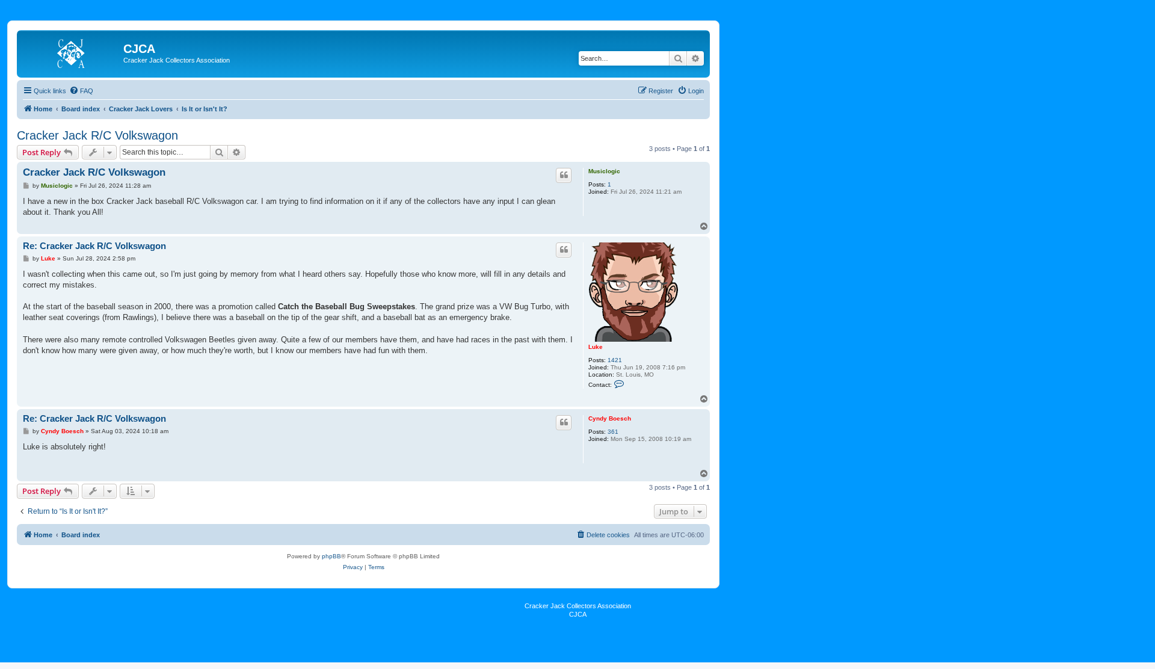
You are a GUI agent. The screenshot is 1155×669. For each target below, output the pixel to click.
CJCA (578, 614)
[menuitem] (81, 91)
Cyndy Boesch (609, 418)
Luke (595, 347)
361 (613, 431)
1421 (615, 360)
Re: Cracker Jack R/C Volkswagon (94, 246)
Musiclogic (604, 171)
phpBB (331, 556)
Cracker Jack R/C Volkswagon (97, 135)
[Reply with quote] (563, 175)
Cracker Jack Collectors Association (578, 605)
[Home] (71, 52)
